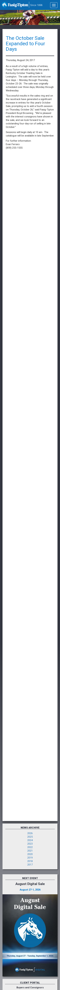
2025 (30, 837)
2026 (30, 833)
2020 (30, 854)
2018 (30, 861)
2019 (30, 857)
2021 (30, 851)
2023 (30, 844)
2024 (30, 840)
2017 (30, 864)
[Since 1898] (15, 6)
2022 (30, 847)
